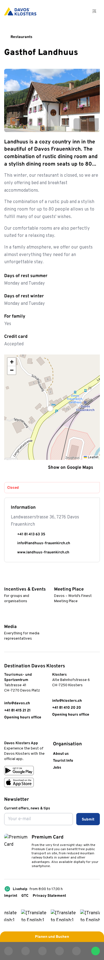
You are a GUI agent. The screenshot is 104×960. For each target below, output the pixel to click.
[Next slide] (92, 124)
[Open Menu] (94, 11)
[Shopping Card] (80, 11)
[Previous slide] (79, 124)
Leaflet (92, 457)
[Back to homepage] (20, 11)
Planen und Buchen (52, 936)
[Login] (67, 11)
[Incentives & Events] (6, 581)
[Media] (6, 618)
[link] (6, 731)
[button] (52, 407)
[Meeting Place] (56, 581)
